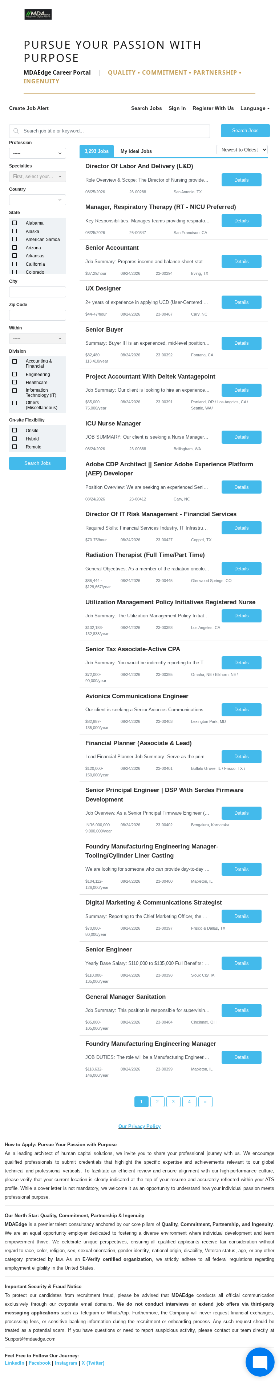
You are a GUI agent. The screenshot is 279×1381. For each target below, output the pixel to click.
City (13, 281)
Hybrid (32, 439)
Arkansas (35, 255)
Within (15, 328)
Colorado (35, 272)
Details (241, 180)
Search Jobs (146, 108)
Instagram (66, 1363)
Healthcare (37, 382)
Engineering (38, 374)
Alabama (35, 223)
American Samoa (43, 239)
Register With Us (213, 108)
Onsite (32, 430)
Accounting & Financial (39, 364)
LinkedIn (14, 1363)
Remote (33, 447)
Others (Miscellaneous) (41, 405)
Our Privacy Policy (139, 1126)
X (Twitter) (93, 1363)
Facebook (39, 1363)
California (35, 264)
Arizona (33, 247)
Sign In (177, 108)
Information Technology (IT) (41, 393)
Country (17, 189)
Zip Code (18, 304)
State (14, 212)
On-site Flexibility (27, 420)
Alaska (32, 231)
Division (17, 351)
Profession (20, 142)
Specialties (20, 166)
